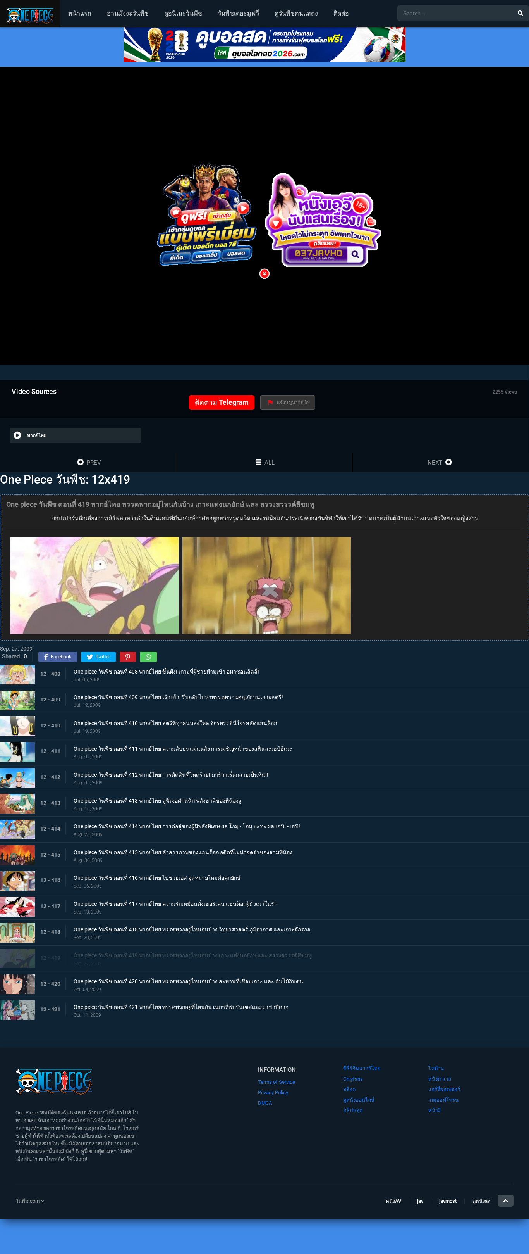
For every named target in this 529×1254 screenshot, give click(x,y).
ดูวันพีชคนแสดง (296, 13)
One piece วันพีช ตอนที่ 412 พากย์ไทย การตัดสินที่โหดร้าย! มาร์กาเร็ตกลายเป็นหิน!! (171, 775)
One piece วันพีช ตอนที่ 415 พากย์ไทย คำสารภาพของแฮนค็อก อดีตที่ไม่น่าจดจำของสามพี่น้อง (183, 852)
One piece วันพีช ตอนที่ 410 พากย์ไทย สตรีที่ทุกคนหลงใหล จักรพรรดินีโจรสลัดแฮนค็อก (175, 723)
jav (420, 1201)
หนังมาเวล (439, 1079)
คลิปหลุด (352, 1110)
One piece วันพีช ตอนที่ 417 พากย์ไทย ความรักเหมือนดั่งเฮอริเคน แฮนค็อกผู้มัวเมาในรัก (175, 903)
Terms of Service (276, 1082)
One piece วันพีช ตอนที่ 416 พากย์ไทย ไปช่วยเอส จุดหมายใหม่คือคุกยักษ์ (157, 878)
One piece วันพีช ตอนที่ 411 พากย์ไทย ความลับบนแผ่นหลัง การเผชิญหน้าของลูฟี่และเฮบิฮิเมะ (183, 749)
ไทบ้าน (436, 1068)
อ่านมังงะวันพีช (128, 13)
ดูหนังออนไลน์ (358, 1100)
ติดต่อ (341, 13)
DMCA (265, 1103)
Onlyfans (353, 1079)
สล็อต (349, 1089)
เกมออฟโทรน (443, 1100)
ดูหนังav (481, 1201)
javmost (448, 1201)
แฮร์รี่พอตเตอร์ (444, 1089)
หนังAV (393, 1201)
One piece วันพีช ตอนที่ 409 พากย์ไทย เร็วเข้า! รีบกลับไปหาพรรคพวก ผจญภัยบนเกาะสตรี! (178, 697)
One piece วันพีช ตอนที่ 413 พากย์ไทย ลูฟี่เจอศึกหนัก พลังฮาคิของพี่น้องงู (157, 800)
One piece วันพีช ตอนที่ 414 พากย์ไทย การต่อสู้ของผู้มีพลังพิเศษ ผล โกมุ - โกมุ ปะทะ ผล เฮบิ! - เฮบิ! (187, 826)
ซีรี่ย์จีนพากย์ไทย (362, 1068)
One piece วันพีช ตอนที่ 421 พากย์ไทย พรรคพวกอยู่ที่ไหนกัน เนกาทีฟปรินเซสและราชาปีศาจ (181, 1007)
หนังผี (434, 1110)
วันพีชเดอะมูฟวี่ (238, 13)
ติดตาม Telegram (222, 402)
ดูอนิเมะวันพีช (183, 13)
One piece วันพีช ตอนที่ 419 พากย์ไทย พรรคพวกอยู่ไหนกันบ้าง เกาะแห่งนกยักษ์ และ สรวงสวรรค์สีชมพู (193, 955)
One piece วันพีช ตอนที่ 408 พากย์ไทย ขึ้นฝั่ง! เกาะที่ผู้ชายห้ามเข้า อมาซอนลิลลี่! (166, 671)
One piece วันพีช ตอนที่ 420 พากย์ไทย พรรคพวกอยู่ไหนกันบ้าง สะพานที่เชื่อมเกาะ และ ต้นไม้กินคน (188, 981)
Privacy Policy (273, 1092)
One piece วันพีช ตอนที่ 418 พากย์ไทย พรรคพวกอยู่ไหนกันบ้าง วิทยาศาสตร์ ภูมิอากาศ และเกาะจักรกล (192, 929)
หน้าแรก (79, 13)
